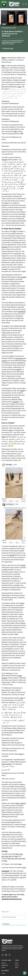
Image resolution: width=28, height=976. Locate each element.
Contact (3, 967)
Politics (16, 963)
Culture (16, 967)
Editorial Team (8, 48)
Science (17, 965)
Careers (3, 973)
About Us (4, 963)
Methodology (5, 965)
